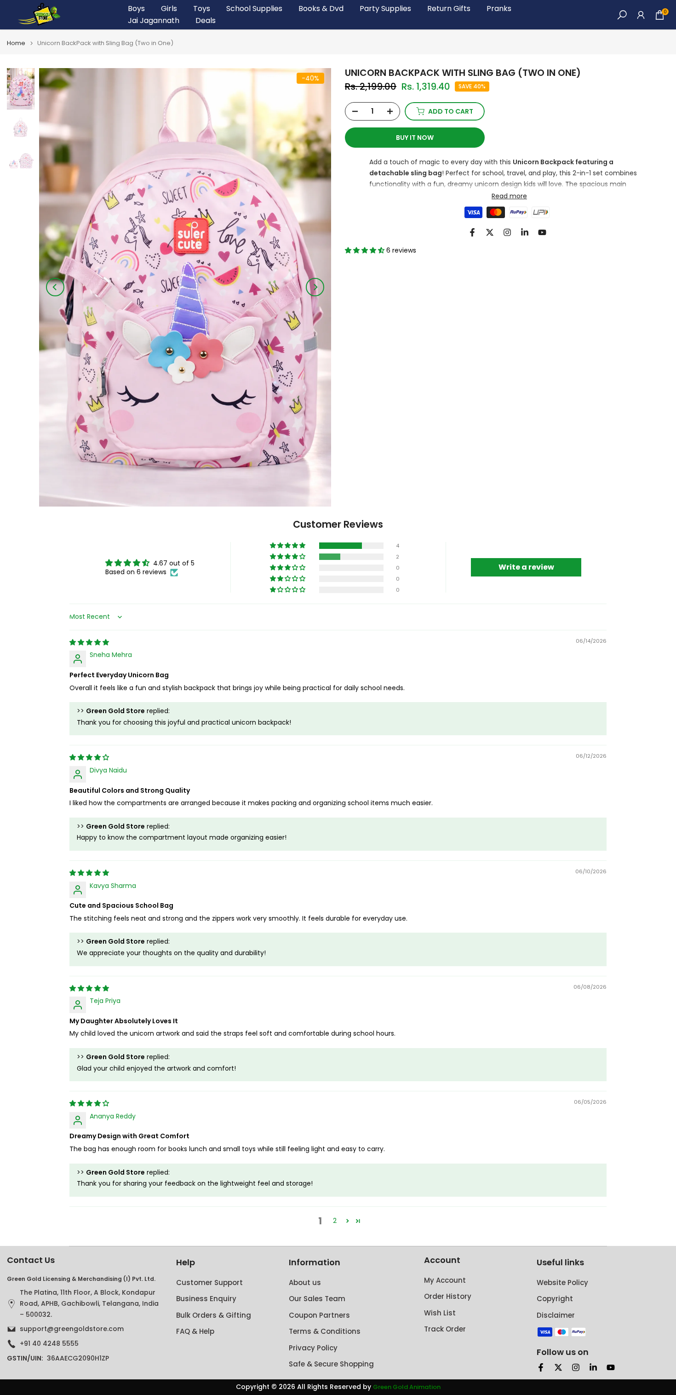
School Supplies (254, 8)
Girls (169, 8)
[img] (89, 642)
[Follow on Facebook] (472, 232)
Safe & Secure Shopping (331, 1364)
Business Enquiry (206, 1298)
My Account (445, 1280)
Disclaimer (556, 1315)
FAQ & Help (195, 1331)
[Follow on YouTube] (542, 232)
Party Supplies (385, 8)
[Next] (315, 287)
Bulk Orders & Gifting (213, 1315)
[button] (365, 250)
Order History (447, 1296)
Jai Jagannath (153, 20)
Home (16, 43)
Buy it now (415, 137)
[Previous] (55, 287)
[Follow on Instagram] (507, 232)
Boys (136, 8)
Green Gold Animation (407, 1387)
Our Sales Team (317, 1298)
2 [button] (335, 1220)
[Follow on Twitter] (490, 232)
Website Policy (562, 1282)
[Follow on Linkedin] (525, 232)
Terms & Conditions (325, 1331)
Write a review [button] (526, 567)
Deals (205, 20)
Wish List (440, 1313)
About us (305, 1282)
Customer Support (209, 1282)
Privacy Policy (313, 1348)
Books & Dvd (321, 8)
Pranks (499, 8)
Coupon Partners (319, 1315)
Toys (201, 8)
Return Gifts (448, 8)
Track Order (445, 1329)
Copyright (555, 1298)
